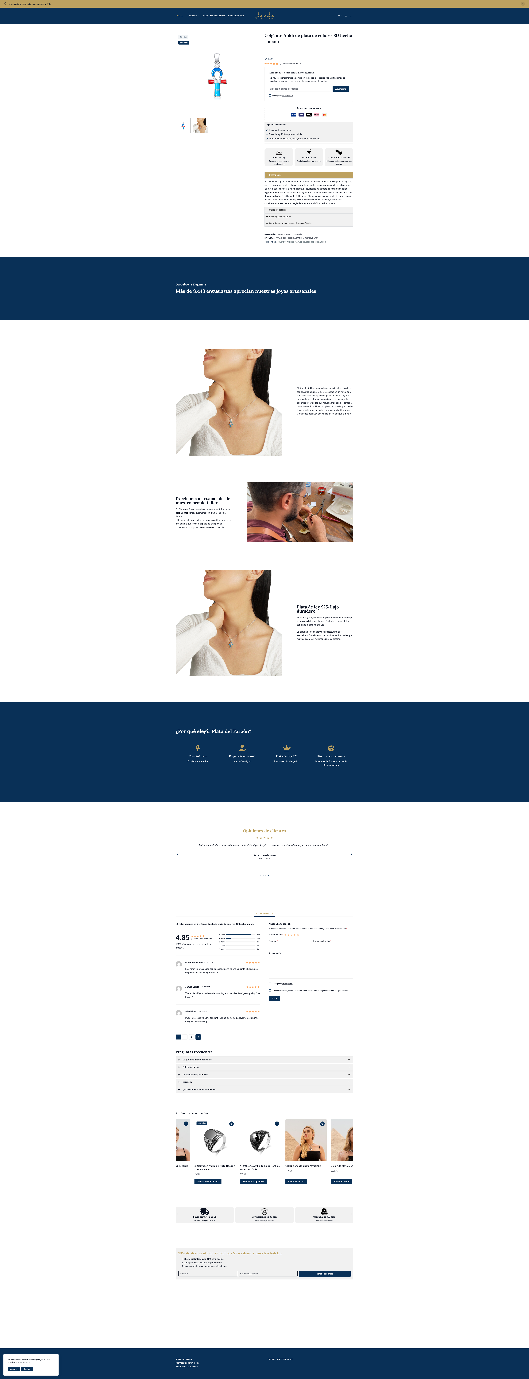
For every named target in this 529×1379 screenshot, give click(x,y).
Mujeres (307, 238)
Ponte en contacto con (187, 1363)
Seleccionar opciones (190, 1181)
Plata (315, 238)
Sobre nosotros (236, 16)
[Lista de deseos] (351, 16)
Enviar (275, 998)
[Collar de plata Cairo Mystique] (288, 1140)
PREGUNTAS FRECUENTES (214, 16)
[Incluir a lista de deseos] (213, 1124)
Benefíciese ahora (325, 1274)
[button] (340, 15)
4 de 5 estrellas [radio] (294, 935)
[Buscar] (346, 16)
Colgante (289, 234)
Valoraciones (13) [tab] (264, 913)
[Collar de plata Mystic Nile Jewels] (333, 1140)
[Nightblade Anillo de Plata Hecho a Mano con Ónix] (242, 1140)
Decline (27, 1369)
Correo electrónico (322, 941)
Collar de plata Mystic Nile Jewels (332, 1165)
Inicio (266, 242)
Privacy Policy (287, 96)
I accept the (282, 96)
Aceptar (13, 1369)
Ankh (280, 234)
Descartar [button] (523, 4)
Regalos (193, 16)
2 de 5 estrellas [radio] (288, 935)
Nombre (273, 941)
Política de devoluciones (280, 1359)
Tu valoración (276, 953)
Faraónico (281, 238)
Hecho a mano (295, 238)
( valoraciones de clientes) (290, 64)
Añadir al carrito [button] (278, 1181)
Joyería (179, 16)
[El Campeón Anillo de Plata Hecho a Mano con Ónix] (197, 1140)
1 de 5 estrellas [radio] (285, 935)
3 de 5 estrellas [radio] (291, 935)
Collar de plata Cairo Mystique (285, 1165)
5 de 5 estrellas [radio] (297, 935)
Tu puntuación (276, 935)
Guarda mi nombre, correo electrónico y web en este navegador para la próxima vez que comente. (310, 991)
